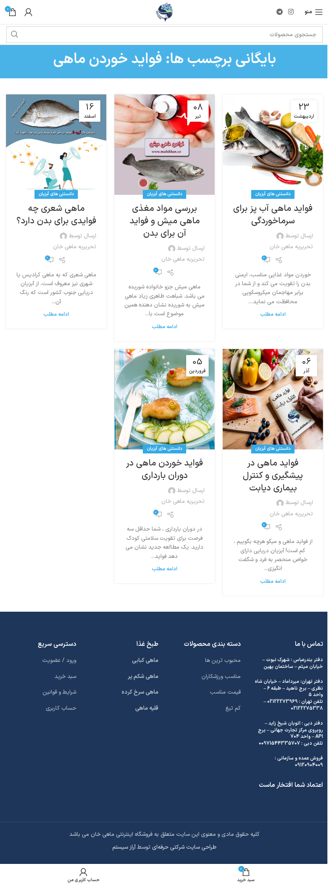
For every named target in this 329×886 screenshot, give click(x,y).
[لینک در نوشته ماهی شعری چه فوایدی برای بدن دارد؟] (56, 144)
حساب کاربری (61, 708)
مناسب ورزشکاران (221, 676)
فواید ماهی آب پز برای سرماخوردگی (273, 215)
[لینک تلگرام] (279, 12)
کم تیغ (233, 708)
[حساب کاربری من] (28, 12)
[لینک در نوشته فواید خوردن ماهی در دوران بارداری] (164, 399)
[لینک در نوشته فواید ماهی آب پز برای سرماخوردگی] (273, 144)
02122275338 (307, 708)
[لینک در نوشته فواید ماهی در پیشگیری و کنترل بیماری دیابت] (273, 399)
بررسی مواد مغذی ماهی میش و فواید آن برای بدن (165, 221)
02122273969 (282, 701)
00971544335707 (279, 743)
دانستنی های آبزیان (272, 194)
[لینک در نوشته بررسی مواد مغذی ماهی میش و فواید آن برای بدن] (164, 144)
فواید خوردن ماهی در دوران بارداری (164, 469)
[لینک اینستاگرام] (291, 12)
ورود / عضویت (59, 660)
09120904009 (309, 765)
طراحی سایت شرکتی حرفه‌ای (184, 847)
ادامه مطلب (273, 314)
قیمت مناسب (225, 692)
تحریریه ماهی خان (291, 247)
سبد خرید (65, 676)
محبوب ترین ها (223, 660)
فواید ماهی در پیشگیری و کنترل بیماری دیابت (273, 476)
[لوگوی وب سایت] (164, 12)
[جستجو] (14, 34)
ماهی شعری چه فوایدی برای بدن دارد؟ (56, 215)
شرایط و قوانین (59, 692)
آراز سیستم (124, 847)
